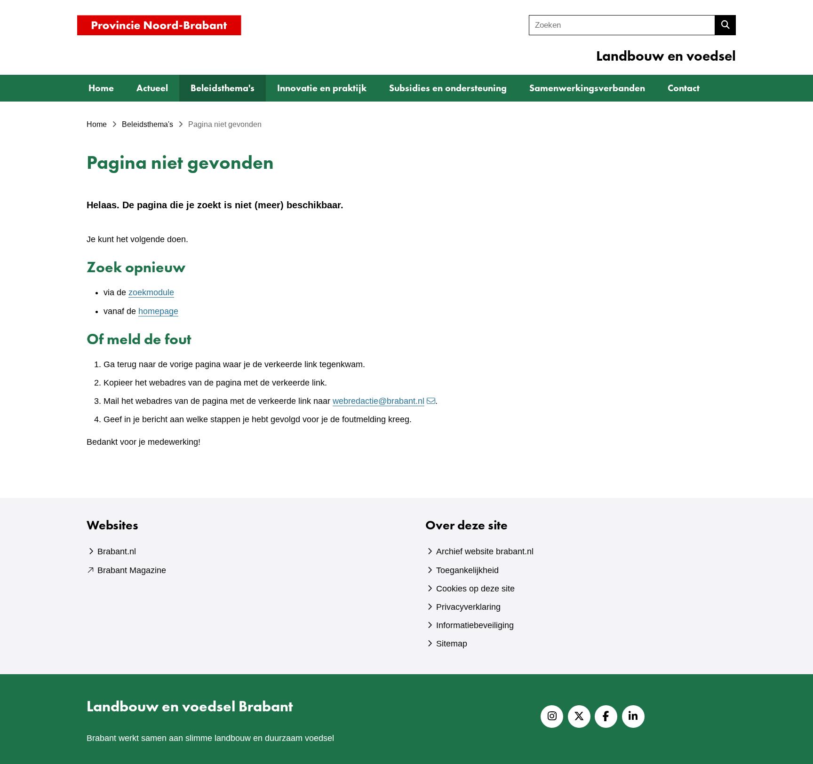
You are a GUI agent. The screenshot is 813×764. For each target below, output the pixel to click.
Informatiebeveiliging (475, 625)
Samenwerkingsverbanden (587, 88)
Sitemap (451, 643)
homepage (158, 311)
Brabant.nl (116, 551)
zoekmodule (151, 292)
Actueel (152, 88)
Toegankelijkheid (467, 570)
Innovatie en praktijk (322, 88)
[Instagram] (552, 716)
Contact (684, 88)
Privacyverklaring (468, 607)
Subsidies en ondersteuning (448, 88)
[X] (579, 716)
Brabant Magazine (131, 570)
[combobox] (622, 25)
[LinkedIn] (633, 716)
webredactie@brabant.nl (378, 401)
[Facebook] (606, 716)
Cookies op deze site (475, 588)
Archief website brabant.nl (485, 551)
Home (101, 88)
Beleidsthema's (223, 88)
